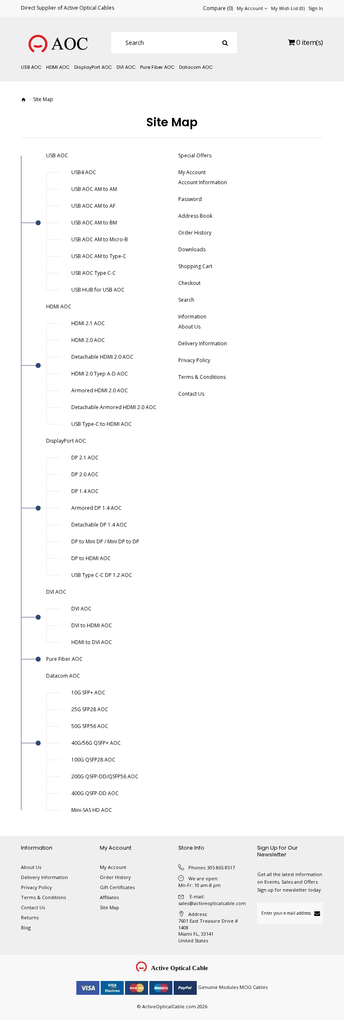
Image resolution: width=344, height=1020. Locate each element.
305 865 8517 (221, 867)
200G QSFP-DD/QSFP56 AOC (104, 776)
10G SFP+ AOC (88, 692)
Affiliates (109, 897)
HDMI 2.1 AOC (88, 323)
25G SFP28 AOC (89, 709)
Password (190, 199)
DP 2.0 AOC (85, 474)
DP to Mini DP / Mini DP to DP (105, 541)
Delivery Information (202, 343)
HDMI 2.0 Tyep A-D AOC (99, 373)
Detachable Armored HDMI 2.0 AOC (113, 407)
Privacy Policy (194, 360)
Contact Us (191, 393)
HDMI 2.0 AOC (88, 340)
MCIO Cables (254, 987)
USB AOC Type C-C (93, 273)
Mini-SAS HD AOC (91, 810)
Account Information (202, 182)
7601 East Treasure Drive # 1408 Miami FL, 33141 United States (208, 931)
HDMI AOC (58, 306)
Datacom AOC (63, 675)
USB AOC (57, 155)
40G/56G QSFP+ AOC (96, 742)
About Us (189, 326)
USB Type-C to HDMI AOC (101, 424)
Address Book (195, 215)
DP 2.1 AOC (85, 457)
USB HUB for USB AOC (98, 289)
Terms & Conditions (202, 377)
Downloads (192, 249)
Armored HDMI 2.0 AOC (99, 390)
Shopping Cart (195, 266)
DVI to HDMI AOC (91, 625)
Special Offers (194, 155)
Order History (194, 232)
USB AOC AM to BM (94, 222)
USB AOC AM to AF (93, 205)
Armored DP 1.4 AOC (96, 507)
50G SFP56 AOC (89, 726)
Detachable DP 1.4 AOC (99, 524)
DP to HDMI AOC (91, 558)
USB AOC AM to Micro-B (99, 239)
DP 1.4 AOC (85, 491)
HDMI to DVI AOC (91, 642)
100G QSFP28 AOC (93, 759)
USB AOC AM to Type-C (98, 256)
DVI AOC (56, 591)
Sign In (315, 8)
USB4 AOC (83, 172)
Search (186, 299)
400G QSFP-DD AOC (95, 793)
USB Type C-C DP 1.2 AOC (101, 575)
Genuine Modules (218, 987)
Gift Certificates (117, 887)
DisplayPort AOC (66, 440)
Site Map (109, 907)
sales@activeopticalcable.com (212, 903)
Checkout (189, 283)
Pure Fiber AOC (64, 659)
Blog (26, 927)
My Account (192, 172)
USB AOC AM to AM (94, 189)
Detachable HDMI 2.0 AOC (102, 356)
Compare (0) (218, 8)
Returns (30, 917)
